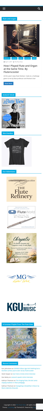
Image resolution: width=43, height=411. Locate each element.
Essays (20, 58)
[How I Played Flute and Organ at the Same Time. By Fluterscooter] (21, 40)
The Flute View (19, 62)
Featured (27, 58)
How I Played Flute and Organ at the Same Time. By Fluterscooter (20, 69)
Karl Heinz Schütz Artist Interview (24, 374)
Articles (14, 58)
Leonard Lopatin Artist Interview (22, 377)
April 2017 (7, 58)
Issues (34, 58)
